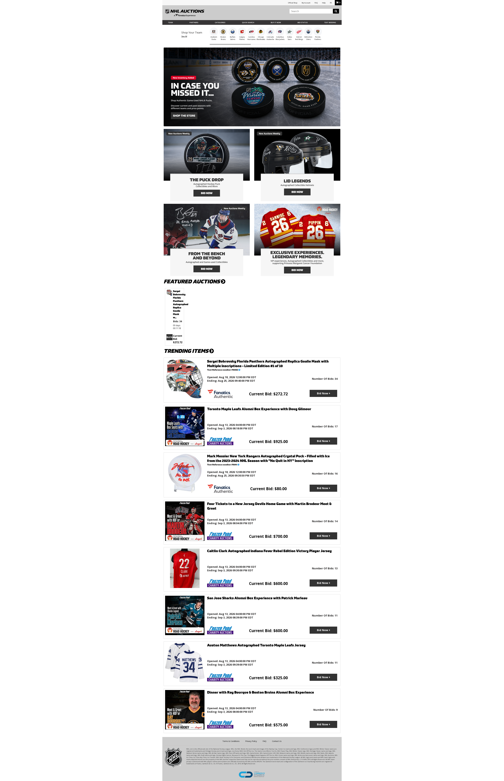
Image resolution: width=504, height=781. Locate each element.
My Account (306, 3)
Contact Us (277, 741)
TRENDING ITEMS (186, 351)
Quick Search (248, 22)
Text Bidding (330, 22)
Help (324, 3)
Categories (220, 22)
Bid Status (303, 22)
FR (331, 3)
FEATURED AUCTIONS (192, 281)
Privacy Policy (251, 741)
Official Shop (292, 3)
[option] (174, 316)
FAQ (316, 3)
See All (184, 36)
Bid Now (170, 337)
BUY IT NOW (276, 22)
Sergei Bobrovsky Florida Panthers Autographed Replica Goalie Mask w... (180, 304)
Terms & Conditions (231, 741)
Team (170, 22)
